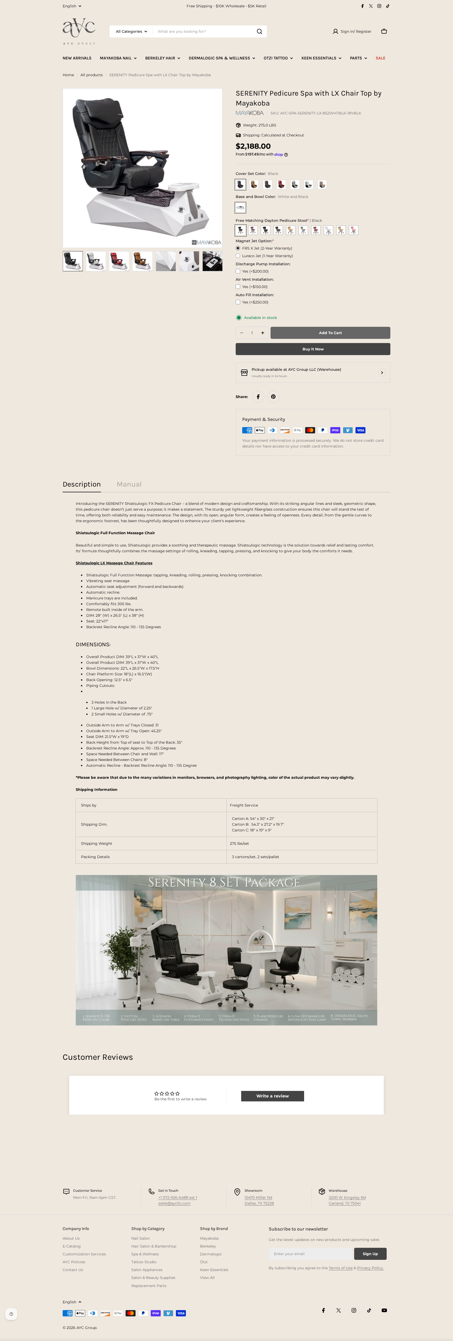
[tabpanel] (226, 763)
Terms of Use (341, 1268)
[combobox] (188, 31)
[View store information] (382, 373)
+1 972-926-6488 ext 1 (177, 1197)
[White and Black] (240, 207)
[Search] (259, 31)
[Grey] (295, 184)
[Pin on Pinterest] (273, 397)
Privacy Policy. (370, 1268)
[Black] (240, 184)
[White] (308, 184)
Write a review (272, 1096)
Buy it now (313, 349)
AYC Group (86, 1327)
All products (91, 75)
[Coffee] (267, 184)
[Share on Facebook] (258, 397)
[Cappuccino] (254, 184)
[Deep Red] (281, 184)
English (69, 6)
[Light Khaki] (322, 184)
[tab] (82, 485)
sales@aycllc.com (174, 1203)
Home (68, 75)
